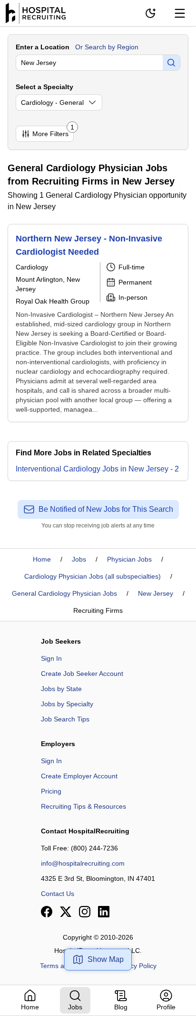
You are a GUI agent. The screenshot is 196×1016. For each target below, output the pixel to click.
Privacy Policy (136, 966)
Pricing (51, 791)
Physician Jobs (129, 559)
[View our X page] (65, 911)
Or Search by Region (106, 47)
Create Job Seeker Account (82, 673)
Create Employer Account (79, 776)
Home (42, 559)
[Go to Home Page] (36, 13)
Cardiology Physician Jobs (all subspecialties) (92, 576)
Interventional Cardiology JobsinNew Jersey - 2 (97, 469)
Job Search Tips (65, 719)
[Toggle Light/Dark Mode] (150, 13)
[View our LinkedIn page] (103, 911)
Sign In (51, 658)
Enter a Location (42, 47)
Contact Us (57, 893)
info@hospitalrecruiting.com (83, 863)
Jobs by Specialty (67, 704)
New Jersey (155, 593)
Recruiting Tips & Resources (83, 806)
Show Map (106, 959)
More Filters (53, 132)
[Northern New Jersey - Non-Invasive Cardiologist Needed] (98, 323)
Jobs (79, 559)
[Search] (171, 62)
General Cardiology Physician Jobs (64, 593)
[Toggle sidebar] (179, 13)
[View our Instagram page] (84, 911)
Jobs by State (61, 689)
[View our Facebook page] (46, 911)
